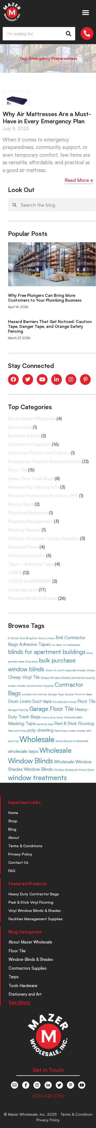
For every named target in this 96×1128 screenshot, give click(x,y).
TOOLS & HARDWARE (29, 581)
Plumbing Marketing (28, 512)
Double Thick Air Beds (78, 694)
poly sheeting (40, 730)
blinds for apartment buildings (47, 651)
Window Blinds (38, 769)
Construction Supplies (40, 686)
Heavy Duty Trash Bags (31, 478)
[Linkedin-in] (48, 1085)
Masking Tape (22, 723)
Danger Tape (56, 694)
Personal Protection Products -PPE (43, 495)
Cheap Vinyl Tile (24, 677)
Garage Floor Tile (51, 708)
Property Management (30, 521)
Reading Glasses (24, 529)
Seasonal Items (23, 547)
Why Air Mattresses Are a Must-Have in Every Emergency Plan (47, 117)
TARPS (15, 572)
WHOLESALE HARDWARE (71, 741)
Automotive (20, 427)
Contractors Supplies (29, 444)
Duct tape (42, 701)
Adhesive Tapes (35, 644)
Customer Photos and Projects (39, 452)
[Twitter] (59, 1085)
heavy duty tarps (52, 717)
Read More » (79, 180)
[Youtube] (81, 1085)
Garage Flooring (18, 710)
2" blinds (13, 638)
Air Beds (57, 645)
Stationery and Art (26, 555)
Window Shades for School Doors (74, 770)
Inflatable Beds (73, 717)
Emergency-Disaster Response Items (44, 461)
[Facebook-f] (25, 1085)
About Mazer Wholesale (31, 418)
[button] (85, 12)
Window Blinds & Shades (32, 598)
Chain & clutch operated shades (65, 670)
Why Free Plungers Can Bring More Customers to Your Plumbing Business (44, 298)
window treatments (37, 777)
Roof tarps (61, 730)
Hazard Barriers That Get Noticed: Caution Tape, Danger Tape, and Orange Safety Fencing (50, 326)
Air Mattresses (71, 645)
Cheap (91, 670)
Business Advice (24, 435)
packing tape (45, 724)
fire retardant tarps (64, 702)
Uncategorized (23, 589)
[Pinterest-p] (70, 1085)
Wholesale (36, 739)
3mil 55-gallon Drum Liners (37, 638)
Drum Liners (19, 701)
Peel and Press (17, 730)
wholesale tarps (23, 751)
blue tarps (31, 661)
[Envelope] (14, 1085)
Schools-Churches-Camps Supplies (43, 538)
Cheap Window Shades (55, 678)
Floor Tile (17, 470)
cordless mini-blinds (34, 694)
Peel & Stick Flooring (74, 723)
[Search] (68, 33)
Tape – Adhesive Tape (31, 564)
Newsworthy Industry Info (33, 487)
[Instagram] (37, 1085)
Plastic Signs (21, 504)
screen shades (76, 730)
